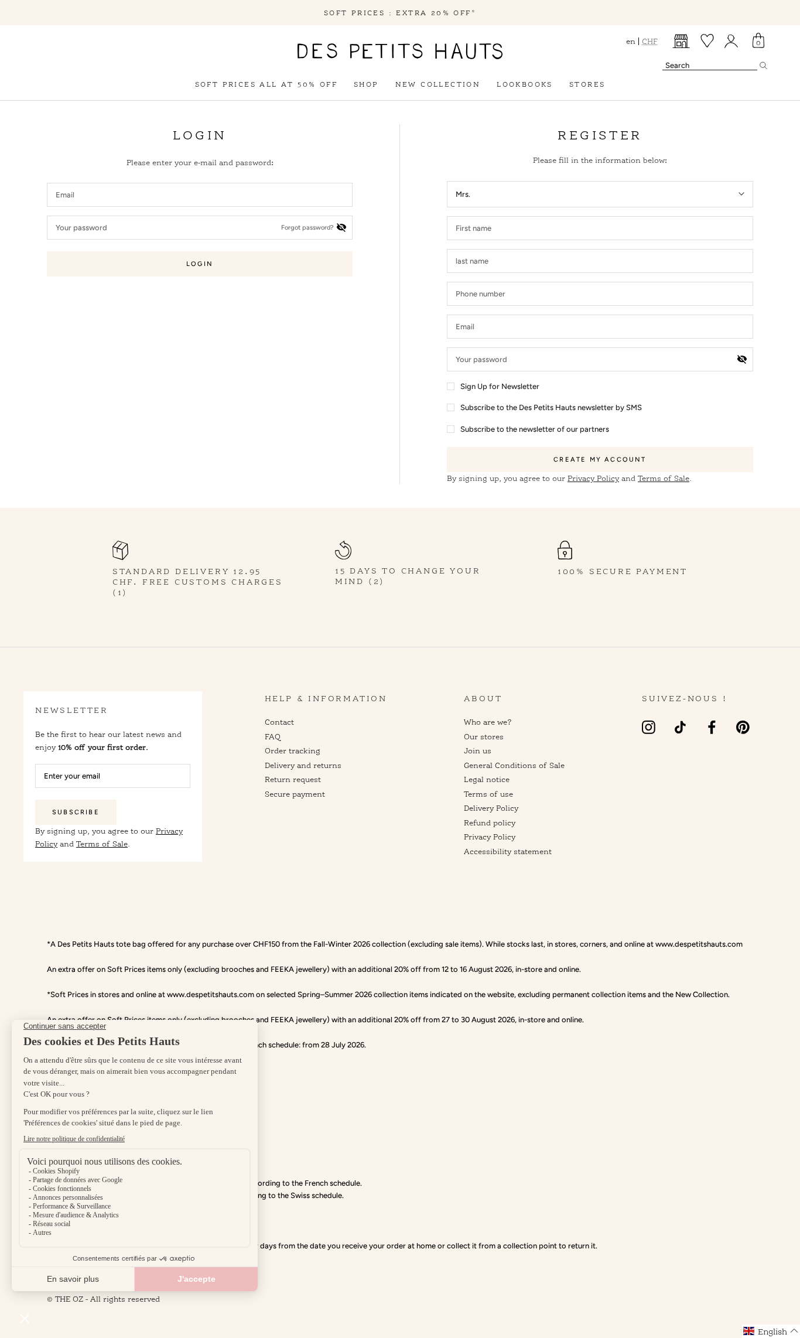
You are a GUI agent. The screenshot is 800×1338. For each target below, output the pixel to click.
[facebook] (712, 726)
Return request (293, 779)
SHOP (366, 84)
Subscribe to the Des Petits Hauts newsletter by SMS (551, 407)
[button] (771, 1331)
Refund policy (489, 822)
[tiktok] (680, 726)
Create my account (599, 459)
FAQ (273, 736)
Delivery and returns (303, 765)
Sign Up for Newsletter (499, 386)
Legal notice (487, 779)
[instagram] (648, 726)
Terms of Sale (663, 478)
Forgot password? (307, 227)
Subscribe (76, 812)
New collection (438, 84)
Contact (279, 721)
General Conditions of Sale (514, 765)
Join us (477, 750)
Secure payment (295, 793)
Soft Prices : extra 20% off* (400, 12)
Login (199, 264)
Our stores (484, 736)
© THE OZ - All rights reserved (103, 1298)
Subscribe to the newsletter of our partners (534, 429)
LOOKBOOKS (525, 84)
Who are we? (488, 721)
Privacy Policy (593, 478)
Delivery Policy (491, 808)
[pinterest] (743, 726)
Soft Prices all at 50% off (266, 84)
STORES (587, 84)
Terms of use (488, 793)
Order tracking (292, 750)
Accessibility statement (508, 851)
